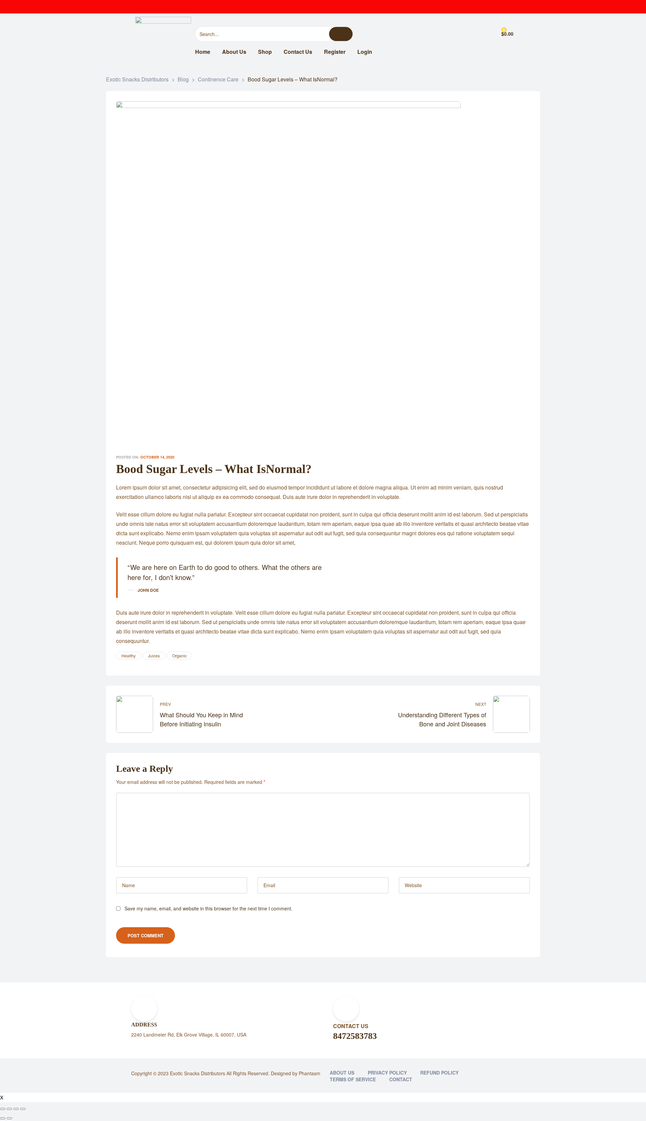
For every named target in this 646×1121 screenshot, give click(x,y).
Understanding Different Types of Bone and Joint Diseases (428, 714)
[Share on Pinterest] (515, 656)
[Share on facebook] (466, 656)
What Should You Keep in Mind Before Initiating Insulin (218, 714)
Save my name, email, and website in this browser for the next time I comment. (208, 908)
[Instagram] (494, 6)
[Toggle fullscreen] (16, 1109)
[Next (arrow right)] (9, 1118)
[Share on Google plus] (505, 656)
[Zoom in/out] (23, 1109)
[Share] (9, 1109)
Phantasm (309, 1073)
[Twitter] (481, 6)
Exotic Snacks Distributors (197, 1073)
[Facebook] (467, 6)
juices (154, 655)
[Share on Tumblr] (495, 656)
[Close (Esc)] (2, 1109)
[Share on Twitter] (476, 656)
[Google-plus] (508, 6)
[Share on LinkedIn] (486, 656)
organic (179, 655)
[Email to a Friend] (525, 656)
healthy (128, 655)
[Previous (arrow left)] (2, 1118)
